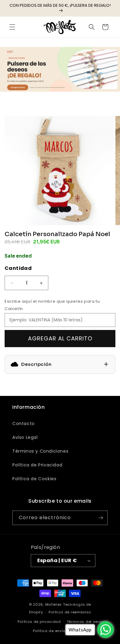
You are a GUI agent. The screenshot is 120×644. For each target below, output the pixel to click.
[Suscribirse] (100, 518)
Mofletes (53, 604)
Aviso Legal (25, 437)
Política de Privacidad (37, 465)
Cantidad (18, 268)
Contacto (23, 423)
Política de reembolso (70, 612)
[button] (12, 27)
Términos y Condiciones (40, 451)
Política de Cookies (34, 479)
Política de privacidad (39, 621)
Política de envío (49, 630)
